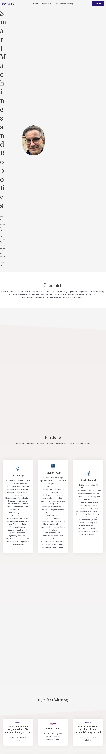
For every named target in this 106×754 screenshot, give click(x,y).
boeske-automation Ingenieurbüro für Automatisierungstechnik (18, 729)
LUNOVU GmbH (53, 728)
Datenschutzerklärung (64, 3)
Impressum (46, 3)
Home (35, 3)
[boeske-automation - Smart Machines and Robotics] (8, 3)
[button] (98, 3)
